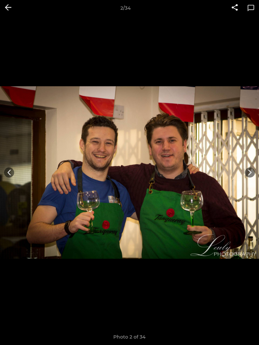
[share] (235, 8)
